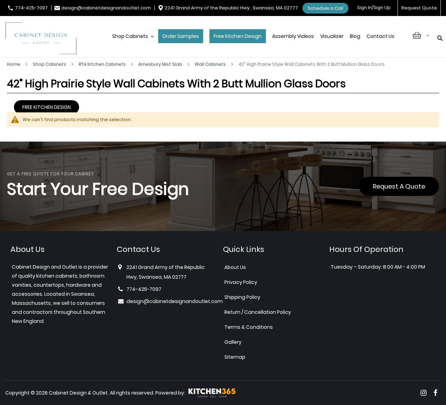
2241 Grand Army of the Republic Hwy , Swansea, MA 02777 (231, 7)
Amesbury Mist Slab (160, 64)
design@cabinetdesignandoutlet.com (106, 7)
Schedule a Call (325, 8)
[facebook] (435, 393)
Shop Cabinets (50, 64)
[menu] (257, 43)
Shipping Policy (242, 297)
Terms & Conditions (248, 327)
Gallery (232, 342)
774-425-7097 (31, 7)
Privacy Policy (240, 282)
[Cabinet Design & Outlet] (41, 39)
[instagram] (423, 393)
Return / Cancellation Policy (257, 312)
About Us (235, 267)
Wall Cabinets (211, 64)
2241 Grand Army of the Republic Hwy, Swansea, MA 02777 (165, 272)
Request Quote (419, 8)
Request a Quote (399, 186)
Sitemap (234, 357)
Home (14, 64)
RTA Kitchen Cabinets (103, 64)
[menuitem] (132, 43)
